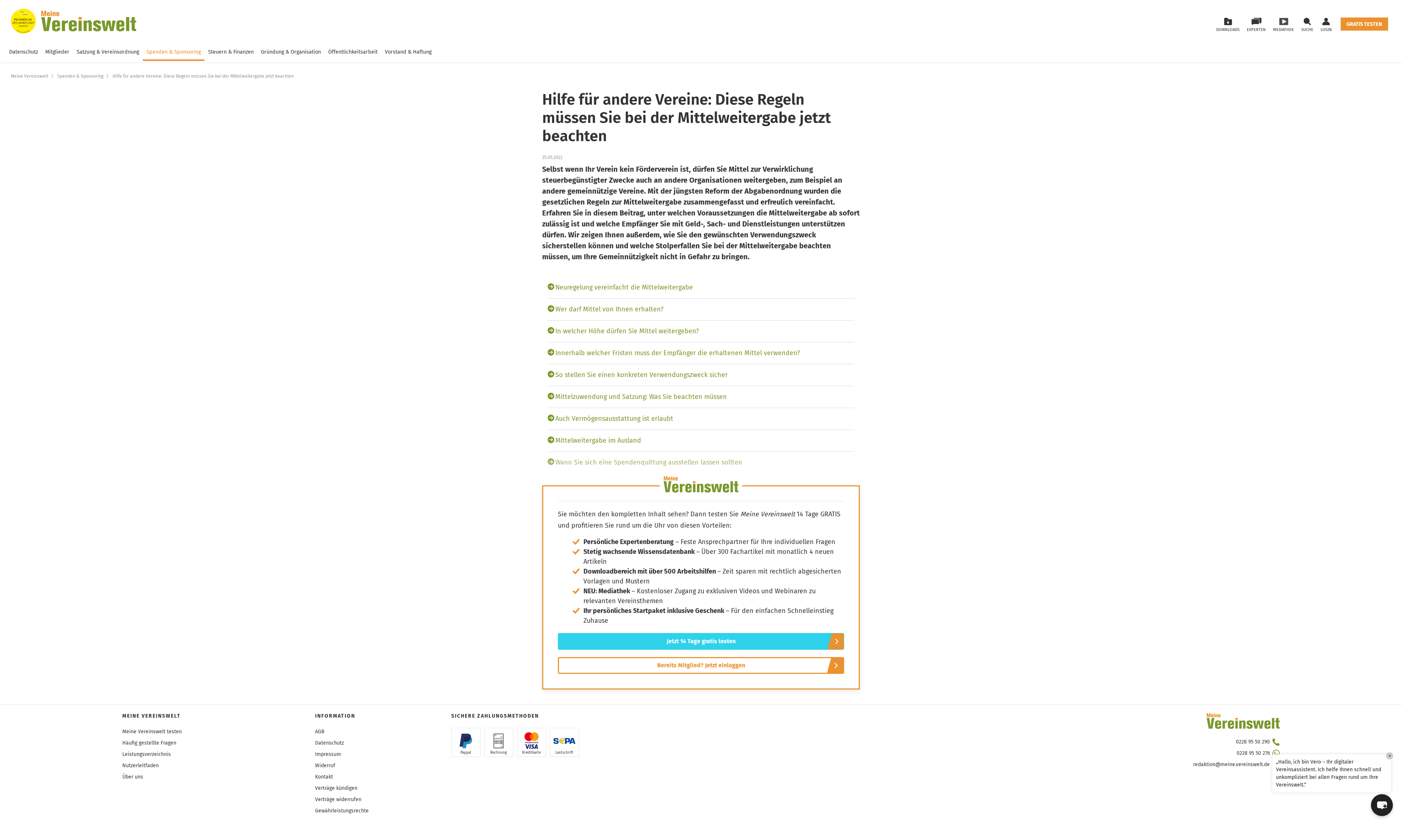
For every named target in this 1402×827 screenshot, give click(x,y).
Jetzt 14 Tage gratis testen (701, 641)
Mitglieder (57, 52)
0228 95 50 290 (1253, 742)
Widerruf (325, 765)
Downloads (1228, 29)
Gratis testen (1364, 24)
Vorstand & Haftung (408, 52)
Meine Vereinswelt (29, 76)
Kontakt (324, 777)
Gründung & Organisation (291, 52)
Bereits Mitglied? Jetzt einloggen (701, 665)
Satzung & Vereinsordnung (108, 52)
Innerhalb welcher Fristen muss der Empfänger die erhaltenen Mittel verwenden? (677, 353)
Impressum (328, 754)
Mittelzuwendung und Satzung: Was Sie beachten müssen (641, 397)
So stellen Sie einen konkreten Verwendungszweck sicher (641, 375)
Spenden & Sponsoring (173, 52)
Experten (1256, 29)
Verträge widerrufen (338, 799)
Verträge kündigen (336, 788)
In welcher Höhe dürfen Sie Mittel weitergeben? (627, 331)
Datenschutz (23, 52)
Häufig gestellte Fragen (149, 743)
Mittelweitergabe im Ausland (598, 440)
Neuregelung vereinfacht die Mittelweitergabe (624, 287)
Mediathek (1283, 29)
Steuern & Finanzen (231, 52)
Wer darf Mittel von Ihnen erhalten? (609, 309)
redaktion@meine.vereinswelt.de (1231, 764)
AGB (320, 732)
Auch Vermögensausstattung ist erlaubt (614, 419)
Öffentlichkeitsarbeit (353, 52)
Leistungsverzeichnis (146, 754)
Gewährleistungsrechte (342, 811)
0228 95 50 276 (1253, 753)
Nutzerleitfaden (140, 765)
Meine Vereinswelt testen (152, 732)
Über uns (132, 777)
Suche (1307, 29)
